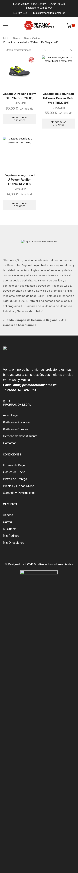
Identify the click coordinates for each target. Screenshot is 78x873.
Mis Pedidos (11, 535)
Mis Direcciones (13, 542)
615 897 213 (20, 12)
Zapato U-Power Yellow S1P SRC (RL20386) (19, 96)
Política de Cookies (15, 429)
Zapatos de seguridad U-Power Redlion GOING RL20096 (19, 180)
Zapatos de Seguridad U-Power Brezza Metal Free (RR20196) (58, 98)
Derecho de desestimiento (20, 436)
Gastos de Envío (14, 472)
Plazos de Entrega (15, 479)
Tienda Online (32, 38)
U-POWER (19, 103)
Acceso (8, 515)
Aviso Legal (10, 415)
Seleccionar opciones (19, 118)
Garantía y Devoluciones (19, 492)
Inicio (6, 38)
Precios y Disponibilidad (18, 486)
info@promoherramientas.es (49, 12)
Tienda (16, 38)
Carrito (7, 522)
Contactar (9, 443)
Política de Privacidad (17, 422)
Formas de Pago (14, 465)
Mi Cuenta (9, 529)
